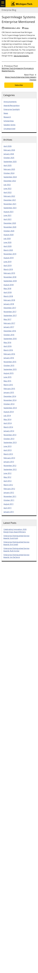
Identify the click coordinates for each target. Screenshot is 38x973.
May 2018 (7, 288)
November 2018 (10, 277)
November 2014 (10, 400)
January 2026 (9, 154)
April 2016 (8, 346)
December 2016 (10, 331)
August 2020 (9, 235)
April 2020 (8, 246)
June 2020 (7, 242)
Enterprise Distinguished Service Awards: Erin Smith (16, 543)
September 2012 (10, 469)
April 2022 (8, 192)
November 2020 (10, 227)
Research (7, 117)
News (27, 28)
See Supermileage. (21, 55)
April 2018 (8, 292)
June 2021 (7, 215)
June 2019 (7, 262)
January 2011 (9, 512)
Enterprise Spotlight (12, 109)
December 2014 (10, 396)
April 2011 (8, 508)
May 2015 (7, 381)
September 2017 (10, 315)
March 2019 (8, 269)
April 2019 (8, 265)
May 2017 (7, 319)
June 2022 (7, 188)
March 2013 (8, 454)
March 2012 (8, 485)
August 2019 (9, 258)
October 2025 (9, 158)
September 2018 (10, 281)
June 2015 (7, 377)
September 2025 (10, 161)
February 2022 (9, 196)
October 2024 (9, 173)
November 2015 (10, 362)
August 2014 (9, 412)
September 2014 (10, 408)
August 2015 (9, 373)
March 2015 (8, 385)
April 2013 (8, 450)
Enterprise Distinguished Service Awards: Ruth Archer (16, 549)
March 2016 (8, 350)
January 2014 (9, 431)
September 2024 (10, 177)
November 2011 (10, 496)
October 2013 (9, 439)
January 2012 (9, 492)
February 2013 (9, 458)
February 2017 (9, 323)
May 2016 (7, 342)
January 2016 (9, 358)
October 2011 (9, 500)
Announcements (10, 102)
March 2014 (8, 427)
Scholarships (9, 121)
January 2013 (9, 462)
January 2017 (9, 327)
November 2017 (10, 311)
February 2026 (9, 150)
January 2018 (9, 304)
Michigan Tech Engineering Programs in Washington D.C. (18, 69)
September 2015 (10, 369)
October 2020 (9, 231)
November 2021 (10, 204)
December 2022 (10, 181)
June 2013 (7, 446)
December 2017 (10, 308)
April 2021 (8, 219)
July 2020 (7, 238)
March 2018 (8, 296)
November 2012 (10, 465)
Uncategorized (9, 128)
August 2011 (9, 504)
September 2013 (10, 442)
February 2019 (9, 273)
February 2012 (9, 489)
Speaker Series (9, 125)
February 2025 (9, 169)
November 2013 (10, 435)
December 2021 (10, 200)
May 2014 (7, 419)
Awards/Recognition (12, 105)
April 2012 (8, 481)
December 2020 (10, 223)
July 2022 (7, 185)
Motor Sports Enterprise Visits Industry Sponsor (20, 78)
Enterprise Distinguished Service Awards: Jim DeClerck (16, 556)
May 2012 (7, 477)
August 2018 (9, 285)
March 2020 (8, 250)
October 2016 (9, 335)
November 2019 (10, 254)
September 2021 (10, 208)
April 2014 (8, 423)
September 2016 (10, 338)
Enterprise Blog (9, 10)
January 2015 (9, 392)
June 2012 (7, 473)
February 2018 (9, 300)
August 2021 (9, 212)
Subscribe (19, 85)
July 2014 (7, 415)
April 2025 (8, 165)
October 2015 (9, 365)
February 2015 (9, 388)
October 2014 (9, 404)
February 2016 (9, 354)
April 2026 (8, 146)
